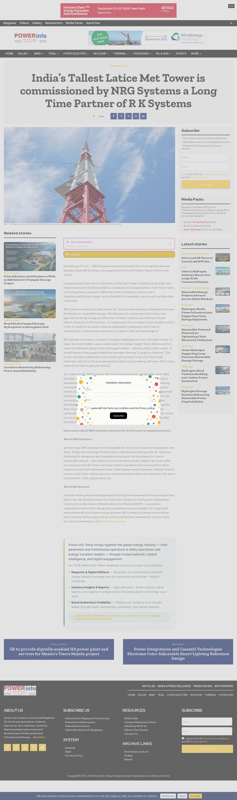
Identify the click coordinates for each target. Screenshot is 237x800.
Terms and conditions (118, 408)
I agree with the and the (121, 408)
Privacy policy (146, 408)
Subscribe (118, 415)
